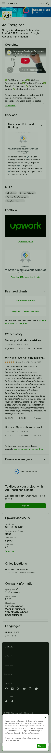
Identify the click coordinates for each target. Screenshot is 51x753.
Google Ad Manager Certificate (25, 277)
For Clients (8, 647)
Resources (8, 665)
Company (8, 674)
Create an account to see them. (29, 449)
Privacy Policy (13, 740)
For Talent (8, 656)
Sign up (25, 506)
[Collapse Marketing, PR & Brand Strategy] (41, 125)
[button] (25, 105)
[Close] (45, 717)
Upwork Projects (25, 242)
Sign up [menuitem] (40, 3)
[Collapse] (44, 291)
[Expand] (44, 459)
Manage (41, 746)
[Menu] (3, 3)
